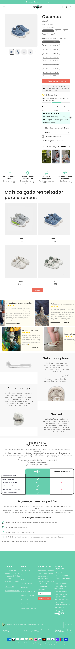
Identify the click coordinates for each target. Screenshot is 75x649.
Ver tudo (37, 290)
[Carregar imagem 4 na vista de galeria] (30, 52)
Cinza (66, 31)
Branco (58, 31)
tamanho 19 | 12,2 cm (51, 42)
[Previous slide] (44, 156)
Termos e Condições (28, 596)
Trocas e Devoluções (28, 600)
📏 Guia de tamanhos (49, 95)
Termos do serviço (61, 642)
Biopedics (23, 642)
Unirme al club (44, 598)
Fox (54, 281)
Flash (21, 239)
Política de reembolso (60, 644)
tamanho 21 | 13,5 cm (51, 49)
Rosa (45, 35)
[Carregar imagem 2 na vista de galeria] (18, 52)
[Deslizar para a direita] (35, 52)
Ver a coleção (25, 571)
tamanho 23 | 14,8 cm (51, 57)
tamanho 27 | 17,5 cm (51, 72)
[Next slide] (68, 156)
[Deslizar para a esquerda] (7, 52)
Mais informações (69, 624)
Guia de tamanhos (27, 575)
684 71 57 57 (9, 587)
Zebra (20, 281)
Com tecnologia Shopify (32, 642)
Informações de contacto (47, 642)
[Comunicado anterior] (4, 2)
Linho (52, 35)
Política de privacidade (46, 644)
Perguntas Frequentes (28, 608)
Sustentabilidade (27, 583)
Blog (22, 579)
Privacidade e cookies (28, 591)
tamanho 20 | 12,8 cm (51, 46)
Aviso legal (24, 587)
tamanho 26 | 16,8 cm (51, 68)
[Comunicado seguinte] (71, 2)
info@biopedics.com (12, 591)
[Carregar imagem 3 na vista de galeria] (24, 52)
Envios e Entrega (26, 604)
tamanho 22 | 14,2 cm (51, 53)
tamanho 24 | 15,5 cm (51, 61)
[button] (4, 7)
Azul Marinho (48, 31)
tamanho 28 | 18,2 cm (51, 76)
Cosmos (54, 239)
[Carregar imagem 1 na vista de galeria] (11, 52)
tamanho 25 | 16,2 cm (51, 65)
